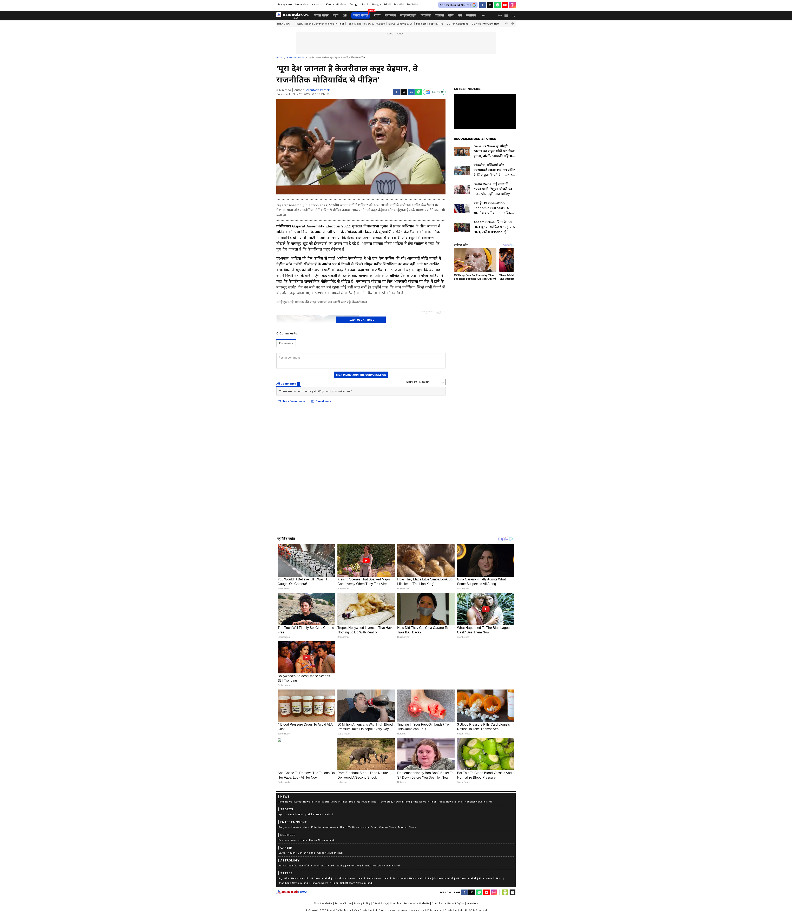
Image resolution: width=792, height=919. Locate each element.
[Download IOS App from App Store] (512, 892)
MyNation (413, 4)
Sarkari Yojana (306, 852)
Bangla (376, 4)
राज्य (377, 15)
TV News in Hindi (358, 827)
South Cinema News (383, 827)
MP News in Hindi (466, 878)
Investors (472, 903)
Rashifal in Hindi (309, 865)
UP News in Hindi (320, 878)
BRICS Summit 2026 (400, 23)
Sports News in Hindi (291, 814)
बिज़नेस (426, 15)
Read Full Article (361, 319)
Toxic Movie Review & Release (366, 23)
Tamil (365, 4)
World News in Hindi (334, 801)
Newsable (301, 4)
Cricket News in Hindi (319, 814)
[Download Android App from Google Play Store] (505, 892)
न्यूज (335, 15)
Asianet (292, 891)
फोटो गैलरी (360, 15)
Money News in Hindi (322, 840)
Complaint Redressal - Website (410, 903)
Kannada (317, 4)
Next (512, 23)
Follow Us (438, 92)
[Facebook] (482, 5)
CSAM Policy (380, 903)
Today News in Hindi (450, 801)
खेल (451, 15)
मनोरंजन (390, 15)
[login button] (501, 15)
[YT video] (505, 5)
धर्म (460, 15)
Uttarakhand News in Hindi (349, 878)
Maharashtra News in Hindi (409, 878)
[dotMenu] (484, 15)
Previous (506, 23)
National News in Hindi (478, 801)
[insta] (512, 5)
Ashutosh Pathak (318, 90)
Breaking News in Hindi (363, 801)
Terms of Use (343, 903)
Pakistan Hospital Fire (429, 23)
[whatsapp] (497, 5)
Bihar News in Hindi (490, 878)
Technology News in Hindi (394, 801)
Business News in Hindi (292, 840)
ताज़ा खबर (321, 15)
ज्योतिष (471, 15)
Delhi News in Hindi (379, 878)
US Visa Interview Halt (485, 23)
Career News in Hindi (330, 852)
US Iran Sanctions (457, 23)
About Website (323, 903)
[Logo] (293, 15)
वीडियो (439, 15)
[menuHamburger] (506, 15)
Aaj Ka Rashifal (287, 865)
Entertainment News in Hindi (328, 827)
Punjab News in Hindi (440, 878)
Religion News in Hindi (386, 865)
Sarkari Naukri (287, 852)
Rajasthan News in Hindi (293, 878)
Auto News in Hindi (424, 801)
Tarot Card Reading (332, 865)
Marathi (399, 4)
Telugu (353, 4)
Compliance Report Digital (448, 903)
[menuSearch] (513, 15)
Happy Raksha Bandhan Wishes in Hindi (320, 23)
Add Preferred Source (455, 5)
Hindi (387, 4)
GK (345, 15)
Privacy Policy (362, 903)
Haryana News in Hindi (324, 882)
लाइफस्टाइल (408, 15)
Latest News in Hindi (307, 801)
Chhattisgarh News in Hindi (356, 882)
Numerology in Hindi (359, 865)
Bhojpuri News (407, 827)
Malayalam (285, 4)
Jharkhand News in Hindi (293, 882)
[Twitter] (490, 5)
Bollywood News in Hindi (293, 827)
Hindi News (285, 801)
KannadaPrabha (336, 4)
